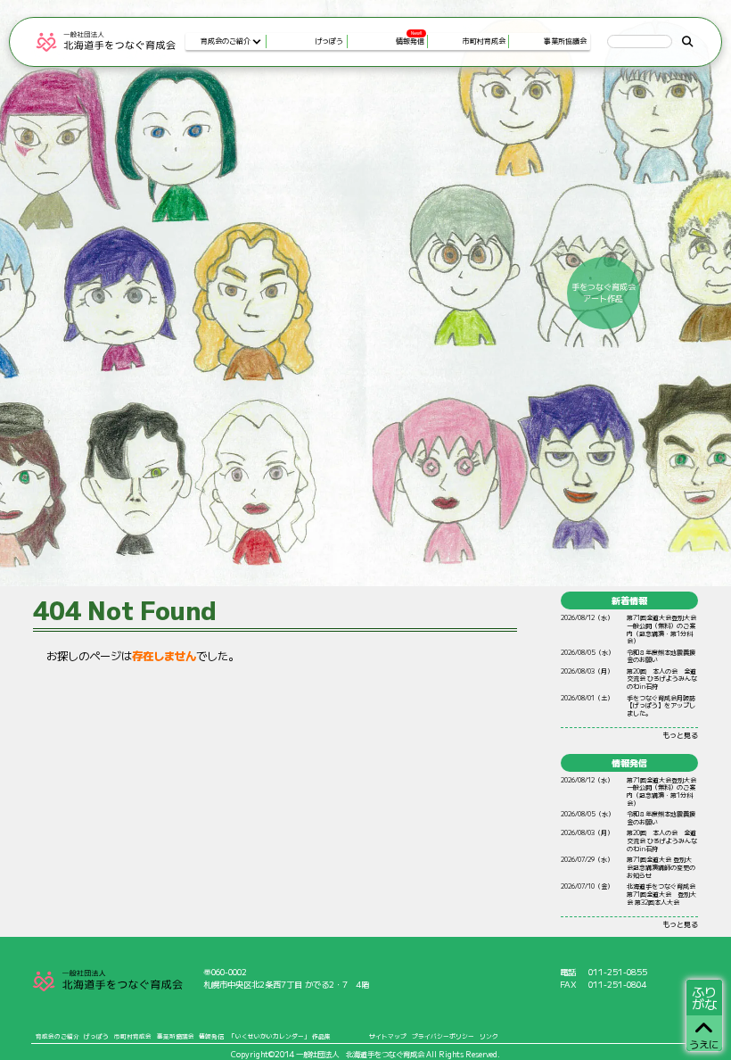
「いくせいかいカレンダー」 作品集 (280, 1035)
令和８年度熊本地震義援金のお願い (661, 656)
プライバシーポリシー (443, 1035)
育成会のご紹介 (57, 1035)
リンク (489, 1035)
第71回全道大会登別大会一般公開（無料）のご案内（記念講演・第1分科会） (661, 629)
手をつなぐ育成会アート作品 (603, 293)
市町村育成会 (133, 1035)
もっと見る (680, 735)
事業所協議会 (175, 1035)
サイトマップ (388, 1035)
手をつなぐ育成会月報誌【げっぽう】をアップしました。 (661, 705)
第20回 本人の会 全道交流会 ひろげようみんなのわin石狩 (662, 679)
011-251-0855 (617, 971)
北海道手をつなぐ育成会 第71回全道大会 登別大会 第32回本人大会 (661, 894)
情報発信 (211, 1035)
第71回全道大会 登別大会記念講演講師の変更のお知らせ (661, 867)
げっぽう (96, 1035)
